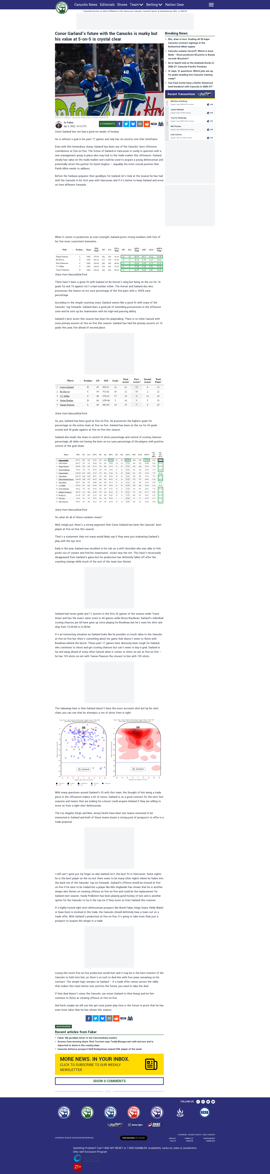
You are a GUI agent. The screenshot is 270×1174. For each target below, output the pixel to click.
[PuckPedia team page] (161, 124)
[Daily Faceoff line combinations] (154, 124)
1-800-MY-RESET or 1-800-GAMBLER (124, 1147)
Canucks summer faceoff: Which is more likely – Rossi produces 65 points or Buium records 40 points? (191, 54)
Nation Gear (174, 4)
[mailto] (140, 124)
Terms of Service (189, 1139)
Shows (122, 4)
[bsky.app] (133, 124)
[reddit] (147, 124)
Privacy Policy (172, 1139)
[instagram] (203, 1102)
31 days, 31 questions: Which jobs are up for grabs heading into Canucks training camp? (190, 74)
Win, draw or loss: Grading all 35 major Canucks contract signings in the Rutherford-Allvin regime (189, 43)
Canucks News (85, 4)
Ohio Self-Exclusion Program (90, 1151)
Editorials (107, 4)
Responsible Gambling (209, 1139)
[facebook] (119, 124)
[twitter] (126, 124)
